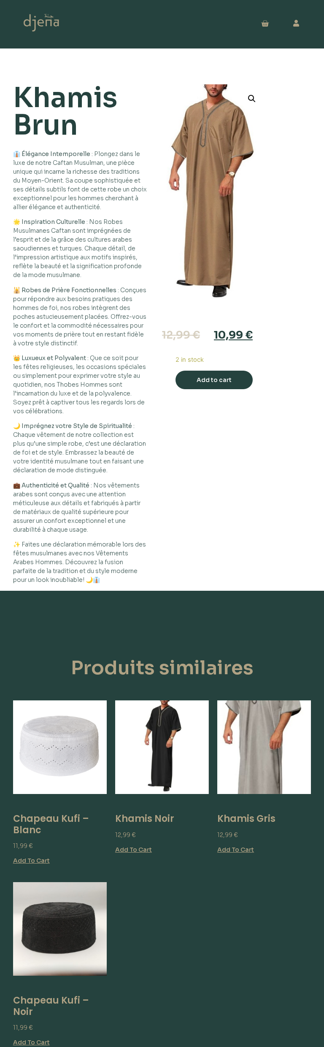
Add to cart (214, 380)
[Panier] (265, 24)
